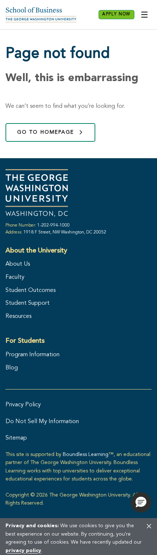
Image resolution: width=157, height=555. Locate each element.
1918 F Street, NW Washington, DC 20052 (64, 232)
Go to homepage (45, 132)
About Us (17, 264)
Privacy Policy (23, 405)
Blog (11, 368)
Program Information (32, 355)
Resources (18, 316)
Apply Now (116, 14)
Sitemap (16, 438)
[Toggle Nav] (144, 14)
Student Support (27, 303)
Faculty (14, 277)
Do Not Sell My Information (42, 422)
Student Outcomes (30, 290)
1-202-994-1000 (53, 225)
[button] (141, 502)
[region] (78, 536)
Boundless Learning (85, 454)
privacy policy (23, 550)
